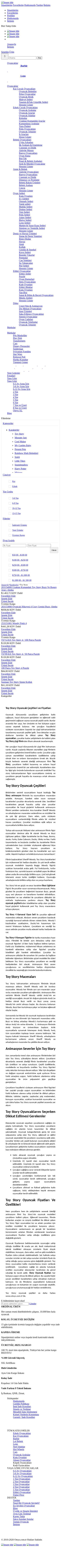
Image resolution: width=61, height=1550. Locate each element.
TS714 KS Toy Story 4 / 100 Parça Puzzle (21, 640)
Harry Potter (20, 468)
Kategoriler (8, 423)
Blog (9, 413)
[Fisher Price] (49, 367)
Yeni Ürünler (17, 530)
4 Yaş (15, 397)
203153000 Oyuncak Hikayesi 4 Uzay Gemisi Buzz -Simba (29, 606)
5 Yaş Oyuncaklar (21, 1489)
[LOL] (11, 367)
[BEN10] (34, 370)
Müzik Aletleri (25, 298)
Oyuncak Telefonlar (28, 322)
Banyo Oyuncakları (28, 153)
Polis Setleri (24, 215)
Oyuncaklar (12, 63)
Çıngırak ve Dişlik (27, 147)
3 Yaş (15, 394)
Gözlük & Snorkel (27, 249)
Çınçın (22, 188)
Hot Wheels (18, 1449)
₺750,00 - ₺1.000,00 (21, 575)
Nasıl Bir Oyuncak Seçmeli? (26, 1503)
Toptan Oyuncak (21, 1521)
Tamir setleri (24, 204)
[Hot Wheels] (31, 365)
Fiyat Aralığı (9, 540)
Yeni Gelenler (13, 373)
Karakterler (14, 430)
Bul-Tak (23, 158)
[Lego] (41, 365)
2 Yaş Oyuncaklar (21, 1481)
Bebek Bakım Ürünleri (29, 182)
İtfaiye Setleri (25, 220)
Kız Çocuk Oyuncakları (24, 88)
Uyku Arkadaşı (26, 142)
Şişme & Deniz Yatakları (30, 236)
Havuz (22, 241)
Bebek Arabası (26, 185)
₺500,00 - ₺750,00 (20, 570)
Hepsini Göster (26, 105)
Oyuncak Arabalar (27, 110)
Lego (15, 1444)
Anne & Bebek (20, 169)
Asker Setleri (25, 217)
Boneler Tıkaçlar (27, 255)
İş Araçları (24, 134)
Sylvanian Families (22, 351)
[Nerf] (20, 365)
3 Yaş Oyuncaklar (21, 1484)
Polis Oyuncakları (27, 129)
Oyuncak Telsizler (27, 131)
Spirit (17, 457)
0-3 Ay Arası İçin (21, 383)
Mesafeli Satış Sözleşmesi (25, 1412)
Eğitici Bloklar (26, 287)
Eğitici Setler (25, 274)
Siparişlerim (6, 5)
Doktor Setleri (25, 209)
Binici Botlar (25, 239)
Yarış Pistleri (25, 126)
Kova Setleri (25, 252)
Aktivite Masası (26, 150)
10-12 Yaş (16, 508)
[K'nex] (26, 370)
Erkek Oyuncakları (22, 1433)
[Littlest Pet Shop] (24, 367)
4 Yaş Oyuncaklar (21, 1487)
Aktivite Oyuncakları (29, 172)
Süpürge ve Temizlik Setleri (32, 228)
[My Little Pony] (15, 370)
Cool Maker (20, 441)
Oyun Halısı (24, 156)
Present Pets (20, 449)
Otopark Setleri (26, 201)
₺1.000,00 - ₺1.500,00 (21, 580)
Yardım (39, 5)
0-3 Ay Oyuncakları (22, 1471)
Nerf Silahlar (19, 1446)
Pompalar (23, 257)
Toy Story (19, 434)
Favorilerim (18, 5)
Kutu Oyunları (26, 196)
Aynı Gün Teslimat (22, 1513)
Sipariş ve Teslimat (22, 1409)
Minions (18, 472)
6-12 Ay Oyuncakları (23, 1476)
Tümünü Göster (20, 362)
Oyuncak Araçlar (27, 113)
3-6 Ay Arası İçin (21, 386)
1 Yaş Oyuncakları (21, 1479)
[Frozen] (38, 367)
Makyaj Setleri (26, 99)
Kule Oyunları (25, 284)
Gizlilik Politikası (21, 1403)
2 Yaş (15, 392)
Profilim (11, 15)
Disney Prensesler (21, 346)
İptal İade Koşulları (22, 1406)
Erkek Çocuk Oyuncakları (25, 107)
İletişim (47, 5)
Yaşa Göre (12, 378)
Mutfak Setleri (25, 206)
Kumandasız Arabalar (29, 123)
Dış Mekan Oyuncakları (30, 308)
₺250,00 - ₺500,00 (20, 565)
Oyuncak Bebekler (28, 91)
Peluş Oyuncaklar (27, 94)
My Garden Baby (23, 445)
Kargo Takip (19, 1516)
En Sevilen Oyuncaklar (24, 1505)
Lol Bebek (18, 1441)
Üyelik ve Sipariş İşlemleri (25, 1511)
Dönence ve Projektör (29, 180)
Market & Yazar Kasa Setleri (32, 225)
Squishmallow (21, 465)
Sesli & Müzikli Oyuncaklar (32, 164)
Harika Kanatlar (20, 359)
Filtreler (6, 518)
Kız (13, 481)
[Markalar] (12, 330)
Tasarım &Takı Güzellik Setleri (33, 102)
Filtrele (54, 550)
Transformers (19, 341)
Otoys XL (18, 410)
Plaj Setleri (24, 265)
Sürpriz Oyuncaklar (28, 316)
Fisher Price (18, 1495)
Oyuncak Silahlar (27, 115)
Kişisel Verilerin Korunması (26, 1414)
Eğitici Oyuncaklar (22, 271)
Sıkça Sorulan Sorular (23, 1519)
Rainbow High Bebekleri (26, 453)
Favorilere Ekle (8, 596)
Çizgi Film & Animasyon (30, 306)
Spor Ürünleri (25, 311)
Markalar (11, 327)
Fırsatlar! (11, 375)
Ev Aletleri (24, 198)
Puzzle (22, 276)
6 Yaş (15, 402)
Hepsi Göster (25, 137)
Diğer (15, 303)
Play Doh (17, 338)
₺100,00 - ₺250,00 (20, 560)
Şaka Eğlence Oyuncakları (31, 314)
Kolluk (22, 247)
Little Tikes (20, 461)
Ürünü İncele (7, 601)
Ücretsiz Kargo (18, 535)
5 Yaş (15, 400)
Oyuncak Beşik (26, 97)
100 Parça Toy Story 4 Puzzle (15, 668)
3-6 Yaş (15, 498)
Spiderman (18, 349)
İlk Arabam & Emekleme (30, 145)
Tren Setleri (24, 212)
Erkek (14, 486)
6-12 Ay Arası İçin (21, 389)
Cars (15, 343)
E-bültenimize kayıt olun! (13, 1301)
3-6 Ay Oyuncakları (22, 1473)
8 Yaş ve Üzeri (20, 408)
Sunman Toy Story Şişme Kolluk (16, 682)
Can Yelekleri (25, 260)
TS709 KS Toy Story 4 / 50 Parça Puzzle (20, 654)
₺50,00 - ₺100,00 (19, 555)
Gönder (32, 1303)
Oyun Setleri (19, 193)
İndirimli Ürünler (19, 525)
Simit (21, 244)
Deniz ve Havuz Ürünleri (25, 233)
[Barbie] (11, 365)
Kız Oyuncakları (21, 1436)
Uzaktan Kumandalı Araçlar (32, 121)
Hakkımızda (30, 5)
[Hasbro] (50, 365)
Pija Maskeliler (20, 335)
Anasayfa (11, 44)
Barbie (16, 1438)
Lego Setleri (24, 223)
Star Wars (17, 354)
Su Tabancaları (26, 263)
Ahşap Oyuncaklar (22, 1460)
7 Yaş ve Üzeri (20, 405)
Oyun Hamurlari (26, 279)
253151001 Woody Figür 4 (14, 623)
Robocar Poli (19, 357)
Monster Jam (21, 437)
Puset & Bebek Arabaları (30, 161)
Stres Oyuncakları (27, 282)
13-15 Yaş (16, 513)
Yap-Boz (23, 292)
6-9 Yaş (15, 503)
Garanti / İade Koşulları (24, 1417)
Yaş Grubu (8, 491)
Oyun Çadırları (26, 319)
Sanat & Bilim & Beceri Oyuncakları (36, 295)
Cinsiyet (7, 475)
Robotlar (23, 118)
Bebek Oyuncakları (22, 139)
